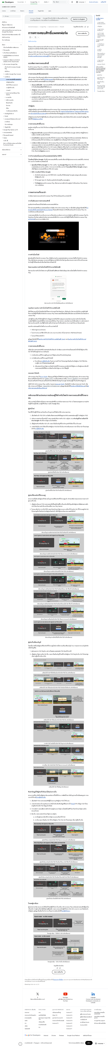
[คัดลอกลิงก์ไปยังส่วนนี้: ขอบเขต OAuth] (41, 373)
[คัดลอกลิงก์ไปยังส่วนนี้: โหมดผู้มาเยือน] (40, 903)
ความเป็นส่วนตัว (42, 1024)
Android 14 (69, 1020)
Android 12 (69, 1026)
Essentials (21, 2)
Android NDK (83, 1025)
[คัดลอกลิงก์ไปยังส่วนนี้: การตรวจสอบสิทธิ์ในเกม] (46, 124)
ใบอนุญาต (36, 1043)
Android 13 (69, 1023)
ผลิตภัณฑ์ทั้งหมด (87, 1035)
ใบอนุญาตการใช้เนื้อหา (58, 979)
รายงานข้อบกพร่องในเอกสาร (99, 1017)
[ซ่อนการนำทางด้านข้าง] (20, 1044)
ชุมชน (50, 11)
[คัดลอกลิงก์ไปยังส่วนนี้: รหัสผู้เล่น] (36, 106)
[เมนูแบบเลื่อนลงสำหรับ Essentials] (26, 2)
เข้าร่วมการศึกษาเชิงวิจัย (100, 1023)
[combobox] (60, 2)
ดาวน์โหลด (13, 11)
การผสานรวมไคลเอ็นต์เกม (67, 111)
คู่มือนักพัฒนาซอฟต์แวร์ (86, 1017)
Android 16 (69, 1015)
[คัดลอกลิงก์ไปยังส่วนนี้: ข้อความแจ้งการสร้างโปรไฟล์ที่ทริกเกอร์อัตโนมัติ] (62, 267)
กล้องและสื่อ (42, 1022)
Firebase (61, 1035)
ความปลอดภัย (28, 1018)
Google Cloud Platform (73, 1035)
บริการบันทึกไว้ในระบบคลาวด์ (38, 113)
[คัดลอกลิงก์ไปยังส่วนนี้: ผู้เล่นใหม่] (36, 409)
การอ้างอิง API (83, 1019)
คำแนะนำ (31, 11)
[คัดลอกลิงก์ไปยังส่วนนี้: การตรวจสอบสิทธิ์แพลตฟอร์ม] (50, 74)
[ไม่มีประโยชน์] (87, 27)
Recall (73, 804)
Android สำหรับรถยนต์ (58, 1020)
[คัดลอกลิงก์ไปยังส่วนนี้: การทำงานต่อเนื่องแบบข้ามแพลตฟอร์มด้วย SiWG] (63, 156)
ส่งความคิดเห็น (82, 33)
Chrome (53, 1035)
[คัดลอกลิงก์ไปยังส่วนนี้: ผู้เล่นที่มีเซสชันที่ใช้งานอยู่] (47, 495)
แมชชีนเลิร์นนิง (42, 1015)
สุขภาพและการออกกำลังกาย (44, 1018)
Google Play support (99, 1020)
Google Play (33, 2)
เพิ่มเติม (46, 2)
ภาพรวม (4, 11)
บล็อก (26, 1026)
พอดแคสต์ (27, 1028)
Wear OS (54, 1015)
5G (39, 1027)
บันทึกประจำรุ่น (32, 41)
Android (27, 1012)
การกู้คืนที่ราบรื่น (45, 361)
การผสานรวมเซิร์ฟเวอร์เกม (81, 111)
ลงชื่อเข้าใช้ (103, 2)
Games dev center (9, 7)
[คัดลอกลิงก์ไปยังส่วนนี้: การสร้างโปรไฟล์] (41, 255)
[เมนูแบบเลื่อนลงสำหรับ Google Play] (39, 2)
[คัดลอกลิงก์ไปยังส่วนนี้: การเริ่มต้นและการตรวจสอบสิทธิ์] (51, 201)
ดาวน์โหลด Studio (84, 1022)
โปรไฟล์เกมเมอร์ (48, 79)
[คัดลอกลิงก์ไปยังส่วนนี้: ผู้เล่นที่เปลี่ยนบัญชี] (42, 642)
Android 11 (69, 1028)
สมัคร (89, 1043)
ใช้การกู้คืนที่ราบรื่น (41, 797)
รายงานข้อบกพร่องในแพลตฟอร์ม (99, 1013)
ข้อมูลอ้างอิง (41, 11)
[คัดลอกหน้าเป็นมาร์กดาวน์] (35, 37)
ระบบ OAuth (43, 377)
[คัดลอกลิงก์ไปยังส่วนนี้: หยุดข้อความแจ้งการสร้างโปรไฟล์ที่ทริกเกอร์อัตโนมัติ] (61, 308)
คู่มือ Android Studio (85, 1014)
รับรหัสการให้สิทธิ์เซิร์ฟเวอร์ (78, 386)
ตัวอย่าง (22, 11)
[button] (10, 44)
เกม (39, 1012)
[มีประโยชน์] (85, 27)
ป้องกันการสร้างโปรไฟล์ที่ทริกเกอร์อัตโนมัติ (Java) (51, 339)
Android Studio (93, 2)
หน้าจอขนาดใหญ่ (56, 1012)
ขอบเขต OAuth (60, 384)
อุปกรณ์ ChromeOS (57, 1018)
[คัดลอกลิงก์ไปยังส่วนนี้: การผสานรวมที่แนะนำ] (47, 192)
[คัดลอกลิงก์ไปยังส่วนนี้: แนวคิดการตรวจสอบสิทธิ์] (50, 63)
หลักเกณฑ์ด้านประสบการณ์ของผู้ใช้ (39, 56)
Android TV (55, 1023)
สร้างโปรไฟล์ (31, 219)
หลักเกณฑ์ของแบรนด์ (46, 1043)
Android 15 (69, 1018)
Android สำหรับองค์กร (30, 1015)
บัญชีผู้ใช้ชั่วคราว (66, 911)
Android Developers (33, 27)
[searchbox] (11, 16)
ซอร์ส (26, 1020)
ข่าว (25, 1023)
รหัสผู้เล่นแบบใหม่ (37, 119)
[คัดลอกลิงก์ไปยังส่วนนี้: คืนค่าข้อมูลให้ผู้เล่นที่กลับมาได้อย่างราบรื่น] (58, 792)
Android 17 (69, 1012)
